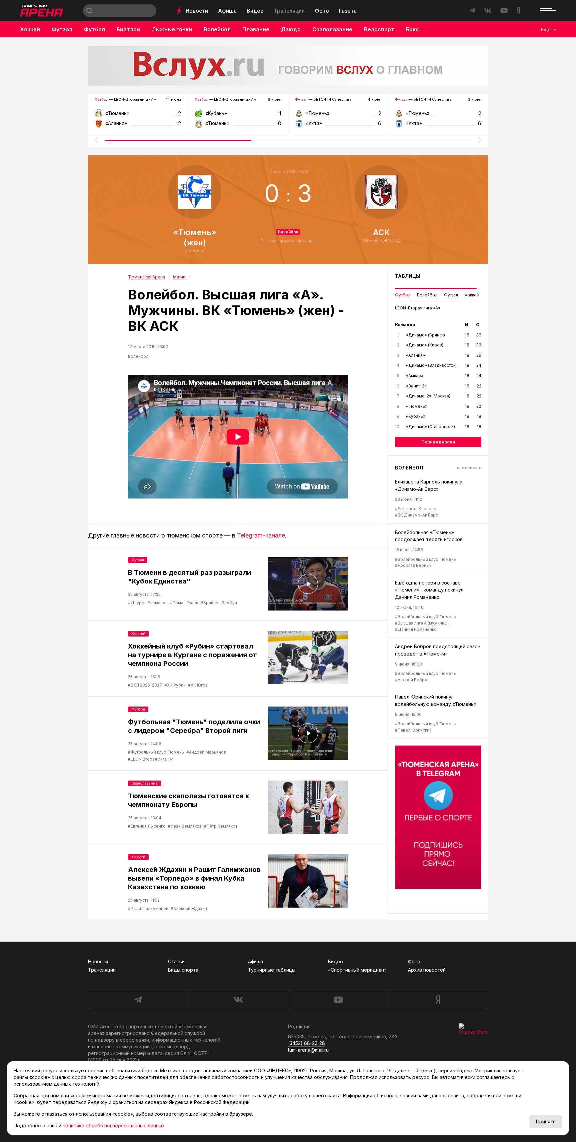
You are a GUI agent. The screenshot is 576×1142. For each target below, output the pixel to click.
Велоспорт (379, 29)
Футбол (94, 29)
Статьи (176, 961)
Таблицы (407, 276)
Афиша (227, 10)
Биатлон (128, 29)
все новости (469, 467)
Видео (255, 10)
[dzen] (438, 1000)
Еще (546, 29)
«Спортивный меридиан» (357, 970)
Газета (348, 10)
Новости (197, 10)
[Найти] (89, 10)
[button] (96, 140)
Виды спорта (183, 970)
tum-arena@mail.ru (308, 1050)
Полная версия (438, 441)
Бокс (412, 29)
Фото (322, 10)
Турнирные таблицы (271, 970)
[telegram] (138, 1000)
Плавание (255, 29)
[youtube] (338, 1000)
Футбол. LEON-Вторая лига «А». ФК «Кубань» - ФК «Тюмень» (238, 115)
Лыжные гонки (172, 29)
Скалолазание (332, 29)
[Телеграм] (438, 818)
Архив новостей (427, 970)
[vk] (238, 1000)
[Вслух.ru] (288, 66)
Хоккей (30, 29)
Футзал (62, 29)
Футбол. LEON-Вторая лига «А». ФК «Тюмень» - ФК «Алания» (138, 115)
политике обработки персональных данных (114, 1125)
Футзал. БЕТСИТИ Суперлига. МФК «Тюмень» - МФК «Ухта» (338, 115)
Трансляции (289, 10)
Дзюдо (291, 29)
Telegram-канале (261, 535)
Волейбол (217, 29)
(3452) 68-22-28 (306, 1043)
